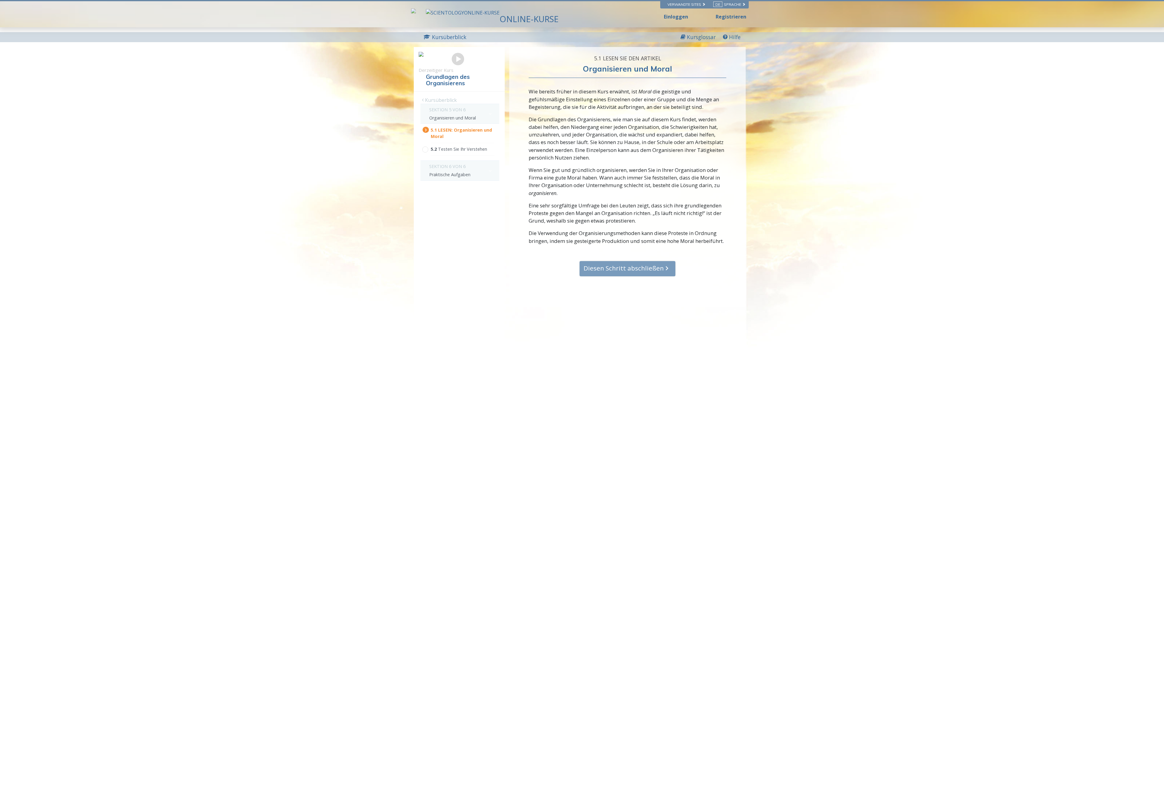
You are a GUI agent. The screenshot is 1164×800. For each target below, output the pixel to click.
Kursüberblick (440, 100)
